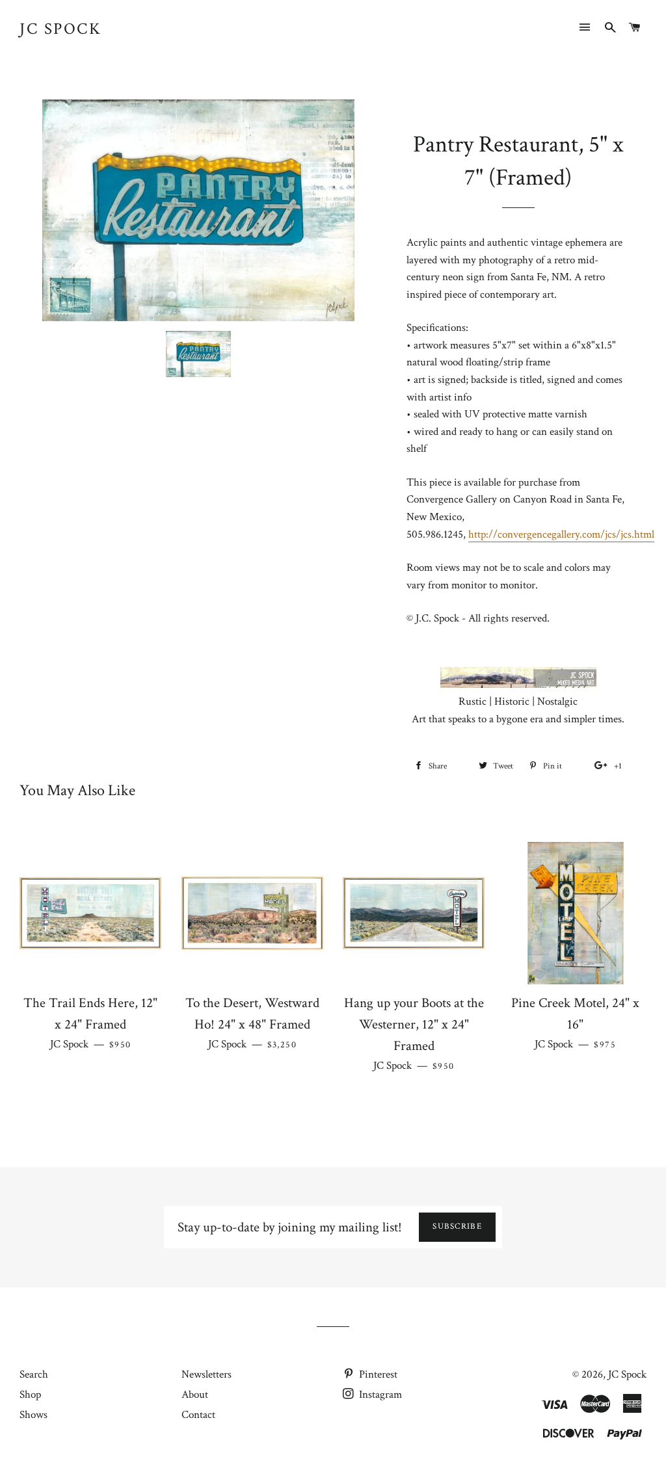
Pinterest (376, 1374)
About (194, 1394)
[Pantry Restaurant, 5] (198, 354)
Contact (198, 1415)
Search (34, 1374)
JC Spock (60, 29)
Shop (30, 1394)
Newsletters (206, 1374)
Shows (33, 1415)
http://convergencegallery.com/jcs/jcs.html (561, 534)
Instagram (379, 1394)
